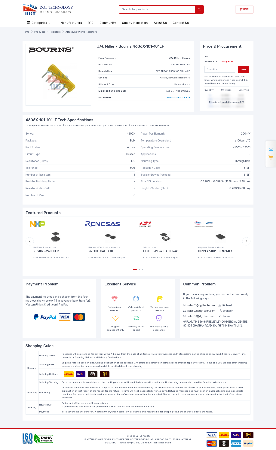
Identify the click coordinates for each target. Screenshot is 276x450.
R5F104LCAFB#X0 (100, 251)
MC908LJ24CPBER (46, 251)
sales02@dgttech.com (201, 310)
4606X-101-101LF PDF (178, 97)
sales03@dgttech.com (201, 316)
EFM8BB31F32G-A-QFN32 (160, 251)
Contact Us (181, 23)
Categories (40, 23)
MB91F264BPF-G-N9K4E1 (215, 251)
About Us (160, 23)
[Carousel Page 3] (142, 269)
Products (39, 31)
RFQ (91, 23)
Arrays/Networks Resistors (81, 31)
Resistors (55, 31)
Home (26, 31)
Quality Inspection (135, 23)
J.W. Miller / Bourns (179, 58)
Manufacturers (71, 23)
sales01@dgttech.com (201, 305)
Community (108, 23)
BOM (245, 9)
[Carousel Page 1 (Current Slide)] (135, 269)
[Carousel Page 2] (139, 269)
